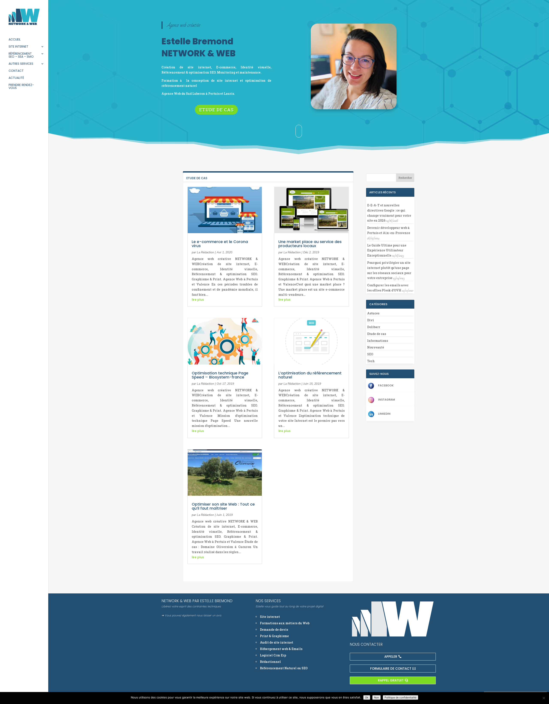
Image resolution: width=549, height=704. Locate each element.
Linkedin (384, 414)
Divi (370, 320)
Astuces (373, 313)
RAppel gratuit (391, 680)
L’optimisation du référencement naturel (310, 375)
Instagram (386, 400)
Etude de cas (216, 110)
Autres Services (21, 64)
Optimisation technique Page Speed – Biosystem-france (220, 375)
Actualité (16, 78)
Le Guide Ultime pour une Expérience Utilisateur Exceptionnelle (386, 250)
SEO (370, 354)
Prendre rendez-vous (21, 86)
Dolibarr (373, 327)
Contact (16, 71)
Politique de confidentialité (400, 697)
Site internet (18, 47)
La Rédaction (205, 252)
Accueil (15, 40)
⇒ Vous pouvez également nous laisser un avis (191, 615)
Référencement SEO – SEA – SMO (21, 55)
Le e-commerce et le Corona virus (220, 243)
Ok (366, 697)
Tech (371, 361)
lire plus (198, 299)
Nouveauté (375, 347)
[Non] (543, 698)
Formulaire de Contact (390, 668)
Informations (377, 341)
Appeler (390, 656)
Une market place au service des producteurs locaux (310, 243)
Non (376, 697)
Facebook (386, 385)
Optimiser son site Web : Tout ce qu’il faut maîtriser (223, 506)
